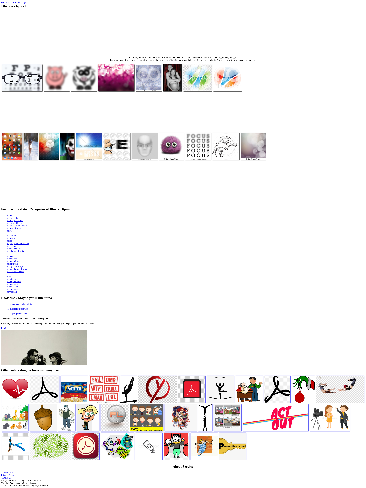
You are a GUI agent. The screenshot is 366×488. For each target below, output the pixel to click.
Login (24, 2)
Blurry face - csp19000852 (143, 156)
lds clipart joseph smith (17, 313)
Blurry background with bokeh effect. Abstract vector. (251, 153)
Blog (3, 2)
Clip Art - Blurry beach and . (88, 156)
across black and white (17, 269)
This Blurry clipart (171, 87)
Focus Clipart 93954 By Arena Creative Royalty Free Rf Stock (197, 153)
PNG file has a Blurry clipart (196, 87)
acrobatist (11, 238)
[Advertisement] (183, 32)
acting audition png (15, 223)
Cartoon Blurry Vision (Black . (225, 156)
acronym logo (13, 261)
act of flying (12, 264)
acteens (10, 276)
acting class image (15, 266)
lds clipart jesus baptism (17, 309)
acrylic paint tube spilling (18, 243)
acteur (9, 231)
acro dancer (12, 256)
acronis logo (12, 284)
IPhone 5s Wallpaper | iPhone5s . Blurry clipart (29, 152)
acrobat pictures (14, 228)
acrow (9, 215)
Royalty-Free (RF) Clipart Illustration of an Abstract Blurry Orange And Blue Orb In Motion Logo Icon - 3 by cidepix (227, 84)
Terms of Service (8, 472)
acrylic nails (12, 218)
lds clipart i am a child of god (20, 304)
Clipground (14, 479)
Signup (18, 2)
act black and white (15, 251)
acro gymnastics (14, 281)
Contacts (10, 2)
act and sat (11, 235)
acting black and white (17, 225)
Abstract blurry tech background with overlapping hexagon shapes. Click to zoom (49, 152)
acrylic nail (12, 292)
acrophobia (12, 258)
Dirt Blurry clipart (167, 156)
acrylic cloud (12, 286)
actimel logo (12, 289)
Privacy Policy (7, 475)
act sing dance (13, 246)
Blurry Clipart (8, 87)
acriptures (11, 279)
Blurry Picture (110, 156)
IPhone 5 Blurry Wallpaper (65, 153)
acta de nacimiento (15, 271)
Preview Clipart (143, 87)
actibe (9, 241)
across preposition (15, 220)
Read (3, 328)
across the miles (14, 248)
